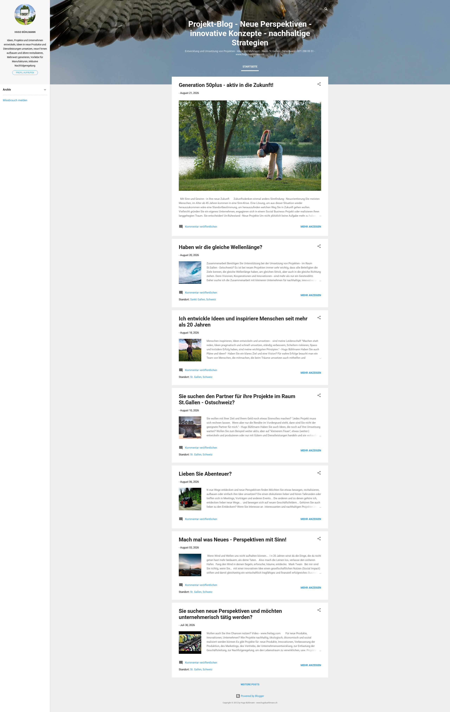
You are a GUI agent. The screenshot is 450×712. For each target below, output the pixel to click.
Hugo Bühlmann (25, 32)
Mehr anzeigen (311, 226)
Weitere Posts (250, 684)
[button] (319, 84)
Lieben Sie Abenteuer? (205, 474)
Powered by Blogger (252, 696)
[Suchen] (326, 9)
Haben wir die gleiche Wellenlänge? (220, 247)
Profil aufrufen (25, 72)
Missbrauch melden (15, 100)
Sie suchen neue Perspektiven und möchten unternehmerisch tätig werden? (230, 614)
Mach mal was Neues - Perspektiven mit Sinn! (232, 540)
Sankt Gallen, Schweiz (203, 299)
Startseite (250, 66)
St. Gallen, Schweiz (201, 377)
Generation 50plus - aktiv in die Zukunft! (226, 85)
